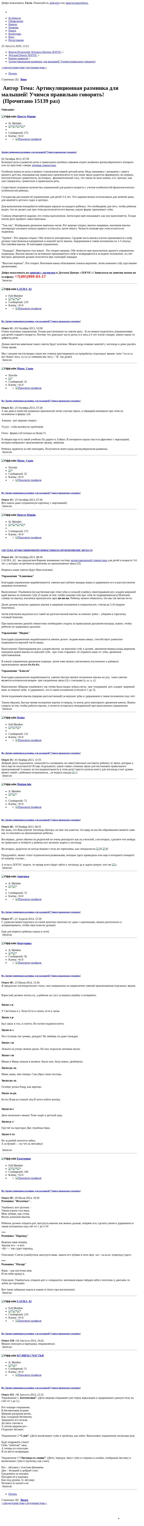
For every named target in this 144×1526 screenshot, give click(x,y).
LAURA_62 (24, 288)
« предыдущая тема (13, 67)
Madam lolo (24, 784)
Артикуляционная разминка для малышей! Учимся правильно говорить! (39, 152)
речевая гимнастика (44, 165)
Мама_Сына (25, 368)
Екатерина (24, 1158)
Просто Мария (26, 116)
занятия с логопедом (42, 272)
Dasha (21, 717)
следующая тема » (36, 67)
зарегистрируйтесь (77, 2)
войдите (55, 2)
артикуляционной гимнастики (89, 560)
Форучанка (24, 943)
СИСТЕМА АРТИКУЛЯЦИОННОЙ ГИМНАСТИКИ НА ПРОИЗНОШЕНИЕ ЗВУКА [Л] (47, 550)
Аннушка (23, 876)
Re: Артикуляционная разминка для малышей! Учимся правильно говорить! (41, 321)
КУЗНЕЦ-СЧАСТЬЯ (30, 1355)
